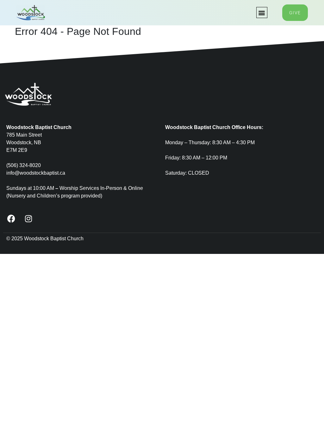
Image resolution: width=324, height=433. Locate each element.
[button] (261, 12)
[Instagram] (28, 218)
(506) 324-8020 (23, 165)
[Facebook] (11, 218)
